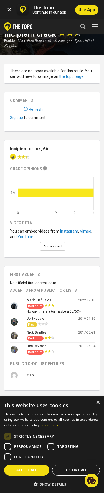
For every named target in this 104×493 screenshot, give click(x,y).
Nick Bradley (36, 332)
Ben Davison (36, 346)
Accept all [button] (26, 470)
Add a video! (52, 246)
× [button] (98, 403)
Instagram (69, 231)
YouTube (25, 236)
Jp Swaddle (35, 319)
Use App (86, 9)
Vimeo (85, 231)
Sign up (16, 117)
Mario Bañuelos (39, 300)
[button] (52, 484)
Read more (50, 425)
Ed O (30, 375)
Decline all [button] (76, 470)
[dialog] (52, 445)
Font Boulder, (37, 40)
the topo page (71, 76)
